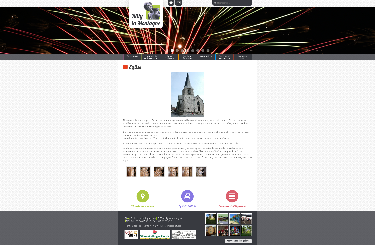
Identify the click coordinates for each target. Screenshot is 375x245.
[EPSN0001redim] (159, 171)
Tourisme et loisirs (242, 57)
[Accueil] (171, 3)
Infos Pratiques (169, 57)
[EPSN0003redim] (131, 171)
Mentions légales (133, 226)
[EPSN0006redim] (187, 171)
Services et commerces (224, 57)
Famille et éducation (187, 57)
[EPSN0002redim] (145, 171)
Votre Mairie (132, 56)
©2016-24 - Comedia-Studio (167, 226)
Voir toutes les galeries (238, 241)
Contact (147, 226)
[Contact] (178, 3)
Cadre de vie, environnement (151, 57)
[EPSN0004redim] (173, 171)
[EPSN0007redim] (201, 171)
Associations (206, 56)
